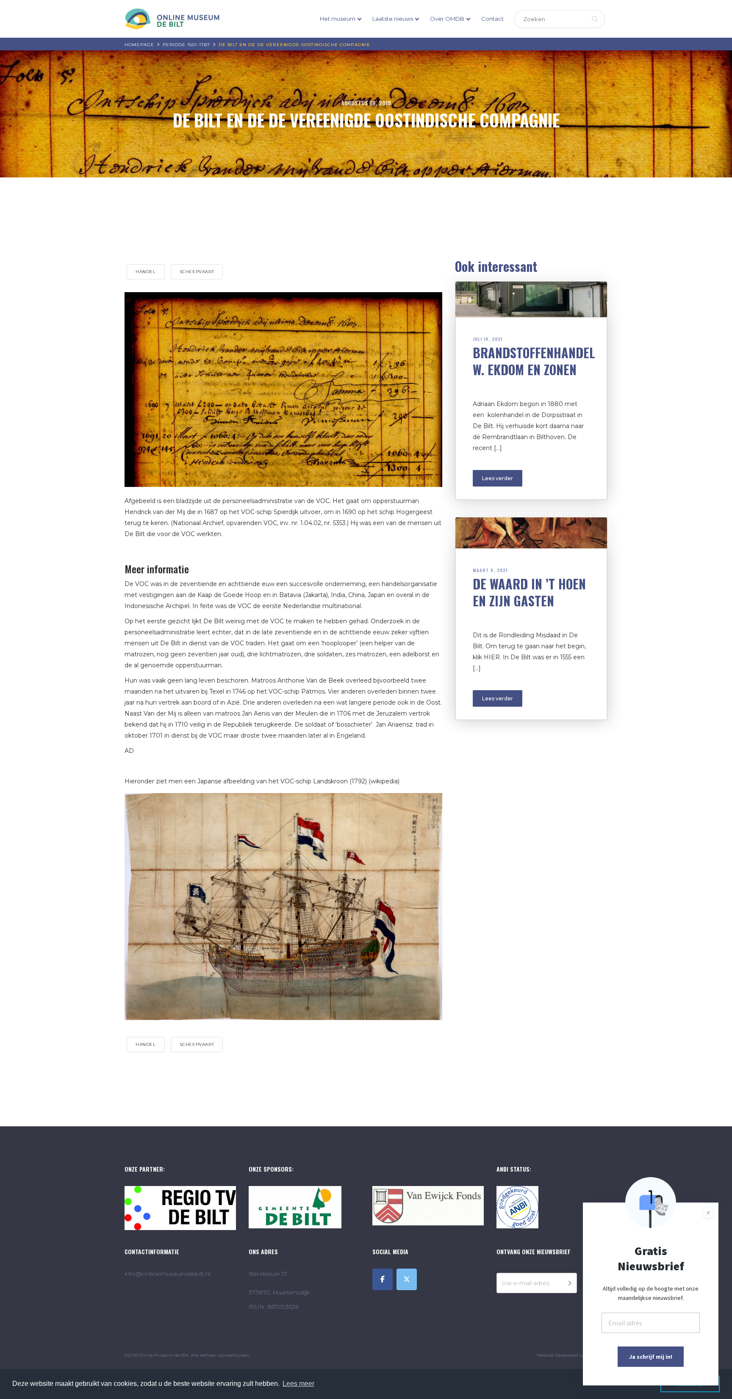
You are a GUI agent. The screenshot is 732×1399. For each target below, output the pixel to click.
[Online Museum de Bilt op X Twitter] (406, 1279)
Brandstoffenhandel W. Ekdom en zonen (534, 361)
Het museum (337, 18)
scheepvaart (197, 271)
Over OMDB (447, 18)
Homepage (139, 44)
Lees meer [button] (298, 1383)
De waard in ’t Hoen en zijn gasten (529, 592)
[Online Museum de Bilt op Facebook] (382, 1279)
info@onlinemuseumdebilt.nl (167, 1273)
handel (146, 271)
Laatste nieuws (392, 18)
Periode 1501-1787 (186, 44)
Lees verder (497, 478)
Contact (492, 18)
